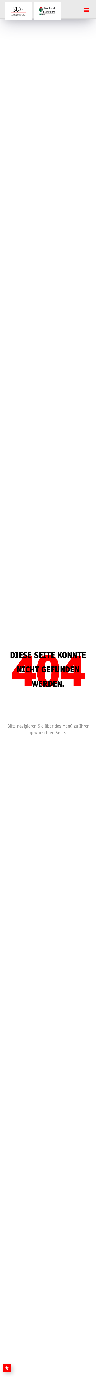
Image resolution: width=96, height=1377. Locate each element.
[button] (86, 9)
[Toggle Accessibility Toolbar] (7, 1368)
